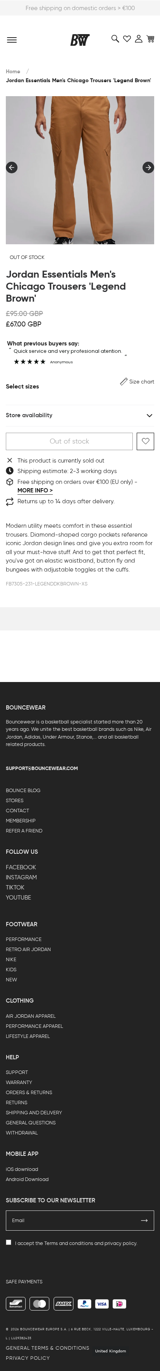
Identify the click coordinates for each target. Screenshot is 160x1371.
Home (13, 71)
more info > (35, 490)
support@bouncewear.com (42, 768)
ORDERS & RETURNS (29, 1092)
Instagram (21, 877)
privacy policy (120, 1243)
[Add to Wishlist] (145, 441)
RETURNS (16, 1102)
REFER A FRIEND (24, 831)
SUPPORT (17, 1072)
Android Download (27, 1179)
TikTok (15, 887)
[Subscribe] (144, 1220)
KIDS (11, 969)
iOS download (22, 1169)
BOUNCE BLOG (23, 790)
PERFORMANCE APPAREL (34, 1026)
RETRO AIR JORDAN (28, 949)
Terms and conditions (68, 1243)
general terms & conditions (47, 1348)
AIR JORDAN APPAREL (31, 1016)
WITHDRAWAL (22, 1133)
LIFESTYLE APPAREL (28, 1036)
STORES (14, 800)
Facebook (21, 867)
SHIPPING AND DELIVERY (34, 1112)
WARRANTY (19, 1082)
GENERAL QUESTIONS (31, 1123)
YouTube (18, 897)
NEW (11, 979)
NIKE (11, 959)
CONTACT (17, 810)
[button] (137, 382)
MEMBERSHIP (21, 821)
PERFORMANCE (24, 939)
